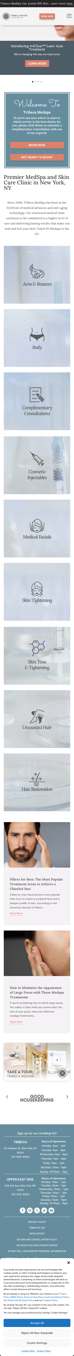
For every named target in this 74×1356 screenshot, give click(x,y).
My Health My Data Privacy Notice (37, 1245)
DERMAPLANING (37, 539)
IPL (37, 660)
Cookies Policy (50, 1300)
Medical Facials (37, 514)
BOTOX (37, 450)
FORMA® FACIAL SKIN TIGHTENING (37, 592)
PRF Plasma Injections (37, 782)
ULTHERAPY (37, 596)
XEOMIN (37, 459)
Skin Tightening (37, 575)
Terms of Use (30, 1297)
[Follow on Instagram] (30, 1210)
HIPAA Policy (16, 1297)
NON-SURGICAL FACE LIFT (37, 485)
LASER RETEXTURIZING (37, 665)
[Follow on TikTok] (44, 1210)
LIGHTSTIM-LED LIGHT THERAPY (37, 275)
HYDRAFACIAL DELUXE (37, 526)
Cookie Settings (37, 1343)
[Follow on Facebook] (23, 1210)
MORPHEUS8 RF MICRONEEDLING (37, 340)
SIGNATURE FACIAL (37, 288)
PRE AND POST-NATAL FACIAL (37, 535)
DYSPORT (37, 455)
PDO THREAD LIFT (37, 601)
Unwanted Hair (37, 711)
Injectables (36, 442)
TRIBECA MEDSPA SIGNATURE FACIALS (37, 522)
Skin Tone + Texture (37, 634)
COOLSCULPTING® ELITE (37, 332)
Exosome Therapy (37, 787)
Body (37, 323)
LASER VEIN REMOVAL (37, 349)
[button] (68, 1262)
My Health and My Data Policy (19, 1300)
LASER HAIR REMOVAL (37, 723)
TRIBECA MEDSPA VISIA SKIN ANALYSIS (37, 401)
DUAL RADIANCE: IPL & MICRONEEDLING (37, 652)
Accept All (37, 1323)
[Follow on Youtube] (51, 1210)
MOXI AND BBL (37, 643)
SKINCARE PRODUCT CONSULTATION (37, 406)
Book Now (37, 145)
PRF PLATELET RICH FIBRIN (37, 476)
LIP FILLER (37, 472)
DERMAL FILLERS (37, 463)
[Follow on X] (37, 1210)
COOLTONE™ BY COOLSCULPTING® (37, 336)
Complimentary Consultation (36, 393)
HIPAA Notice (37, 1233)
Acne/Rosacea (37, 258)
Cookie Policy (28, 1350)
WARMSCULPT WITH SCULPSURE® (37, 345)
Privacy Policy (44, 1350)
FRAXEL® (36, 656)
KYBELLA (37, 480)
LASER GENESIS (37, 279)
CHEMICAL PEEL (37, 669)
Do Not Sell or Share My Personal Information (37, 1251)
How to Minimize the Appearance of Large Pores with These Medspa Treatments (37, 992)
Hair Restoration (37, 774)
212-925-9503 (20, 1194)
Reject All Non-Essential (37, 1333)
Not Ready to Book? (37, 157)
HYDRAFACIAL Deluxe (37, 270)
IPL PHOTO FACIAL (37, 284)
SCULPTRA (37, 468)
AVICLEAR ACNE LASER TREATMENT (37, 266)
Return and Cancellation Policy (53, 1297)
